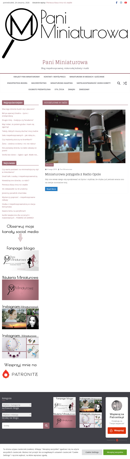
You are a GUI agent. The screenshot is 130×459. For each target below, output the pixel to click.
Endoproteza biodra (17, 83)
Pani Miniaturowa (65, 62)
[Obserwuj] (20, 306)
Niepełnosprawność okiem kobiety (94, 83)
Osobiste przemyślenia (39, 89)
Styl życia (59, 89)
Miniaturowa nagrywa (62, 83)
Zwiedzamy (84, 89)
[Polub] (20, 247)
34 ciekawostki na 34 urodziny (14, 189)
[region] (65, 451)
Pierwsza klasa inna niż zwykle (59, 2)
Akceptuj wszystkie (115, 452)
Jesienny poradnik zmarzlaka (14, 193)
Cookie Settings (92, 452)
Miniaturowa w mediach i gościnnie (87, 76)
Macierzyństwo (38, 83)
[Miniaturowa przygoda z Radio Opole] (85, 136)
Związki (71, 89)
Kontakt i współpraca (55, 76)
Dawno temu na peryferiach (14, 211)
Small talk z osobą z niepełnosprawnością (19, 176)
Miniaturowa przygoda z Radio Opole (73, 174)
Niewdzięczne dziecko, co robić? (15, 180)
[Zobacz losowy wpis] (125, 83)
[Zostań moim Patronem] (20, 364)
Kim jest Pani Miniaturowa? (27, 76)
